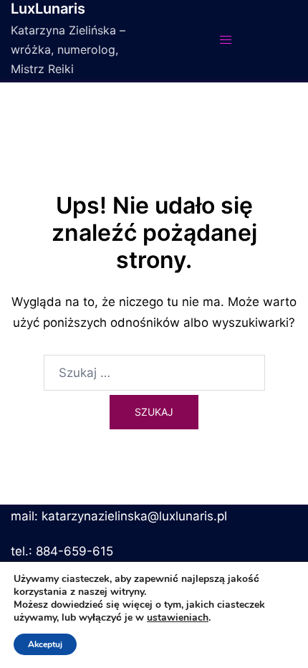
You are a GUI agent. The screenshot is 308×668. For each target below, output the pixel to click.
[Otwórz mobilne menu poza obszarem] (225, 39)
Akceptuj (45, 644)
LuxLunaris (48, 8)
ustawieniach (177, 617)
